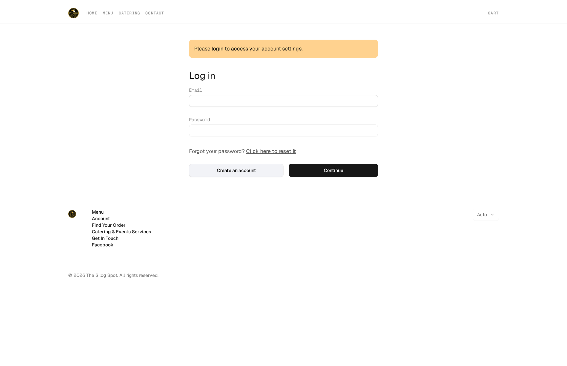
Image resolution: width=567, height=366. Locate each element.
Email (195, 90)
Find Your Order (109, 225)
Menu (108, 13)
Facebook (103, 245)
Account (101, 219)
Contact (154, 13)
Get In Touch (105, 238)
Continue (333, 170)
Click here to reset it (271, 151)
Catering (129, 13)
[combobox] (486, 215)
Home (92, 13)
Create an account (236, 170)
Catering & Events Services (121, 232)
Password (199, 119)
